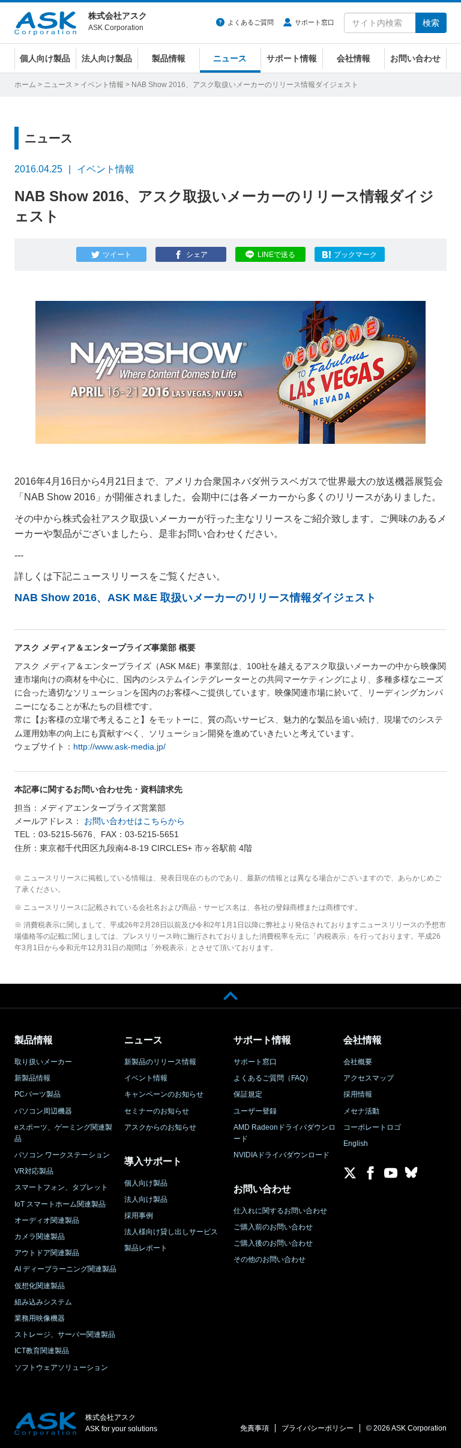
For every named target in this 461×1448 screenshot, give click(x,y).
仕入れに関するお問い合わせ (280, 1211)
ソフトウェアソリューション (61, 1367)
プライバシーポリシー (318, 1428)
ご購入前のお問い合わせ (273, 1227)
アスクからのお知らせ (160, 1127)
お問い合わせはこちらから (134, 821)
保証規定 (248, 1094)
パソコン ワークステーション (62, 1155)
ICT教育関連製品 (41, 1351)
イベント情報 (102, 84)
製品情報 (168, 58)
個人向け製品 (45, 58)
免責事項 (254, 1428)
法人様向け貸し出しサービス (171, 1232)
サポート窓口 (314, 22)
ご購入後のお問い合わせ (273, 1243)
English (355, 1143)
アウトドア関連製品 (46, 1253)
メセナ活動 (361, 1111)
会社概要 (357, 1062)
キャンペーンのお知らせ (163, 1094)
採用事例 (138, 1215)
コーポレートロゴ (372, 1127)
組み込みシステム (43, 1302)
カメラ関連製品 (39, 1236)
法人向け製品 (107, 58)
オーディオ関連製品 (46, 1220)
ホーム (25, 84)
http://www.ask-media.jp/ (119, 746)
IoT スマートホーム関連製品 (60, 1204)
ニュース (230, 58)
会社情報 (353, 58)
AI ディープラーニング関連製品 (65, 1269)
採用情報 (357, 1094)
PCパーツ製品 (37, 1094)
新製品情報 (32, 1078)
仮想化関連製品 (39, 1286)
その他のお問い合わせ (270, 1259)
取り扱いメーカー (43, 1062)
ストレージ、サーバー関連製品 (64, 1334)
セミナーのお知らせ (156, 1111)
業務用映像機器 (39, 1318)
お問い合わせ (415, 58)
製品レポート (145, 1248)
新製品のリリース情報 (160, 1062)
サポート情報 (292, 58)
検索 (431, 23)
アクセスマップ (368, 1078)
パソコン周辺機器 (43, 1111)
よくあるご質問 (250, 22)
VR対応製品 (33, 1171)
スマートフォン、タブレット (61, 1187)
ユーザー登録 (255, 1111)
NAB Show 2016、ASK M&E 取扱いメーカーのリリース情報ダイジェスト (195, 598)
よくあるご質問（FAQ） (273, 1078)
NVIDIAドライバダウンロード (282, 1155)
